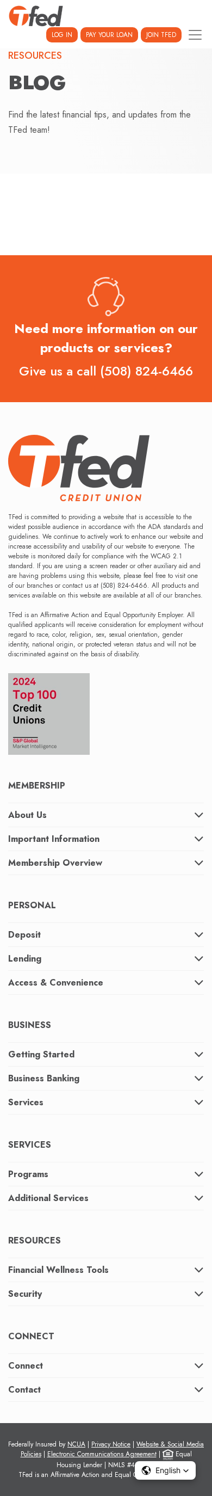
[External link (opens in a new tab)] (49, 710)
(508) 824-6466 (146, 370)
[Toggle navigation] (195, 35)
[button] (165, 1470)
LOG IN (62, 35)
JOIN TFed (161, 35)
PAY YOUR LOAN (109, 35)
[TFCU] (36, 16)
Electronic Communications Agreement (102, 1454)
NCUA (76, 1444)
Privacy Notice (110, 1444)
